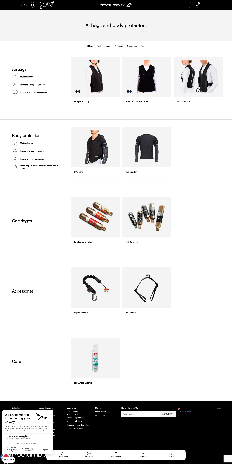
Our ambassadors (61, 457)
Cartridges (119, 46)
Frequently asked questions (78, 425)
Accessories (132, 46)
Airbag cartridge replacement (74, 412)
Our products (116, 457)
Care (143, 46)
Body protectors (104, 46)
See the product (95, 81)
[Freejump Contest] (47, 5)
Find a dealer (100, 411)
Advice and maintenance (77, 421)
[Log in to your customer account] (189, 5)
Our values (89, 457)
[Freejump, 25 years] (128, 5)
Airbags (90, 46)
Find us (143, 457)
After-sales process (75, 428)
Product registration (75, 417)
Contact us (170, 457)
